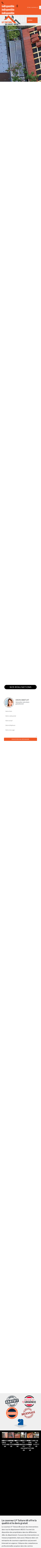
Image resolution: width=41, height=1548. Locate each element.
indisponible (8, 6)
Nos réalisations (20, 687)
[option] (20, 41)
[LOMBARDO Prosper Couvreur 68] (12, 20)
